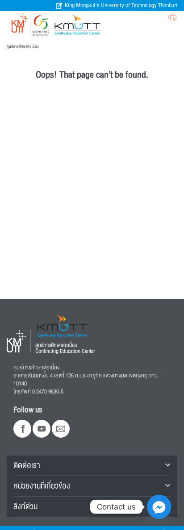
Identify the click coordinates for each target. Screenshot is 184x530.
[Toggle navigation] (127, 19)
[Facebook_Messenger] (159, 507)
